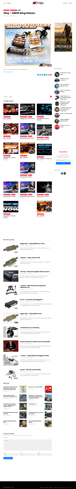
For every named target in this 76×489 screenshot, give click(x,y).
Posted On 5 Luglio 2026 (25, 245)
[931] (10, 337)
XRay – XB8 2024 (24, 157)
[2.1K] (44, 154)
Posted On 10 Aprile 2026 (25, 273)
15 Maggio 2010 (6, 408)
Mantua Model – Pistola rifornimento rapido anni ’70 (10, 396)
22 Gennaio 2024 (23, 178)
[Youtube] (65, 173)
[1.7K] (10, 134)
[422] (27, 114)
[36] (10, 267)
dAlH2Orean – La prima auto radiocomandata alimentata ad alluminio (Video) (36, 397)
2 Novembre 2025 (24, 119)
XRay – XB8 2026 (7, 118)
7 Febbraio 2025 (6, 139)
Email (21, 452)
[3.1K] (10, 365)
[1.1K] (44, 192)
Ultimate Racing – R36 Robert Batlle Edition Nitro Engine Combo (65, 98)
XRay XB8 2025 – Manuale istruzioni (43, 119)
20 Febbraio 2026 (7, 119)
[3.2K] (10, 114)
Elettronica (50, 487)
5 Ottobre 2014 (6, 398)
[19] (10, 295)
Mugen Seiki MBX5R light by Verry (9, 421)
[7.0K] (10, 379)
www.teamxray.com (9, 71)
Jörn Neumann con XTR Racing (29, 328)
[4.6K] (10, 212)
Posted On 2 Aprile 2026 (25, 301)
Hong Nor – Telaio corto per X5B (30, 258)
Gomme (59, 487)
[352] (10, 351)
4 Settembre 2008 (32, 405)
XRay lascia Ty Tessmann (43, 196)
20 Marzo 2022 (31, 388)
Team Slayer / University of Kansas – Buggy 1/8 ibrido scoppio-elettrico (9, 405)
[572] (44, 135)
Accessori (6, 10)
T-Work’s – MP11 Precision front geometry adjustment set (33, 286)
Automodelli (13, 10)
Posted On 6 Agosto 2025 (25, 371)
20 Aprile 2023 (6, 218)
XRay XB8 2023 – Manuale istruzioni (9, 216)
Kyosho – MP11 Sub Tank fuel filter (30, 370)
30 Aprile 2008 (31, 415)
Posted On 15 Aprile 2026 (25, 259)
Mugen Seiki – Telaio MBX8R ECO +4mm (32, 243)
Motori (66, 487)
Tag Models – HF (32, 404)
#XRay (10, 96)
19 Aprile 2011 (31, 399)
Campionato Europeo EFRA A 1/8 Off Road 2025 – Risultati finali (66, 109)
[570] (27, 173)
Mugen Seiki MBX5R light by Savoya (35, 421)
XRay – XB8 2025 (7, 138)
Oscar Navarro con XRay (26, 177)
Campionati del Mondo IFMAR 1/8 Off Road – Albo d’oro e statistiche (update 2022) (10, 388)
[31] (10, 309)
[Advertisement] (27, 85)
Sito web (38, 452)
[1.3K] (27, 192)
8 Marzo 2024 (23, 158)
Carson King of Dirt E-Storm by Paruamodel (36, 413)
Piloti (30, 116)
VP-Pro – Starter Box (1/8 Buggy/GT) (31, 300)
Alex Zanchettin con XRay (9, 196)
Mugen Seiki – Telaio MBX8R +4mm (31, 314)
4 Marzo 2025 (39, 121)
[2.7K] (10, 153)
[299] (10, 323)
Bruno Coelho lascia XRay (43, 139)
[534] (27, 134)
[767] (10, 192)
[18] (10, 253)
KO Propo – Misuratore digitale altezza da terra (34, 272)
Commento (6, 437)
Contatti (13, 487)
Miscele (63, 487)
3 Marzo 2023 (39, 217)
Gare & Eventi (55, 487)
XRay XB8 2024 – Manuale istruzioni (9, 158)
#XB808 (5, 96)
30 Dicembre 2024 (24, 139)
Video (72, 487)
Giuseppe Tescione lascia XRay (27, 118)
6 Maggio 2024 (6, 391)
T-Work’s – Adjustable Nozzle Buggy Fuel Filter (34, 356)
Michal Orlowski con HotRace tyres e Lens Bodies (35, 342)
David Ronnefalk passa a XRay (27, 196)
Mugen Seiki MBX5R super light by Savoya (10, 413)
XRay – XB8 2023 (41, 215)
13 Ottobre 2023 (23, 197)
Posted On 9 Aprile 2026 (25, 289)
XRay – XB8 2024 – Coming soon (44, 158)
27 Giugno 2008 (6, 415)
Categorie (9, 3)
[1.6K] (44, 114)
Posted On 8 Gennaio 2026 (25, 343)
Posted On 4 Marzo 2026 (25, 329)
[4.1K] (44, 212)
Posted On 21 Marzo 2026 (25, 315)
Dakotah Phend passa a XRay (27, 138)
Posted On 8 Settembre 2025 (26, 357)
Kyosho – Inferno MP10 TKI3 (66, 113)
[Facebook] (62, 173)
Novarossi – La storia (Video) (35, 387)
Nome (5, 452)
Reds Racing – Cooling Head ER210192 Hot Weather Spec (65, 103)
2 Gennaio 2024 (6, 197)
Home (4, 3)
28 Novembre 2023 (40, 197)
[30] (10, 281)
